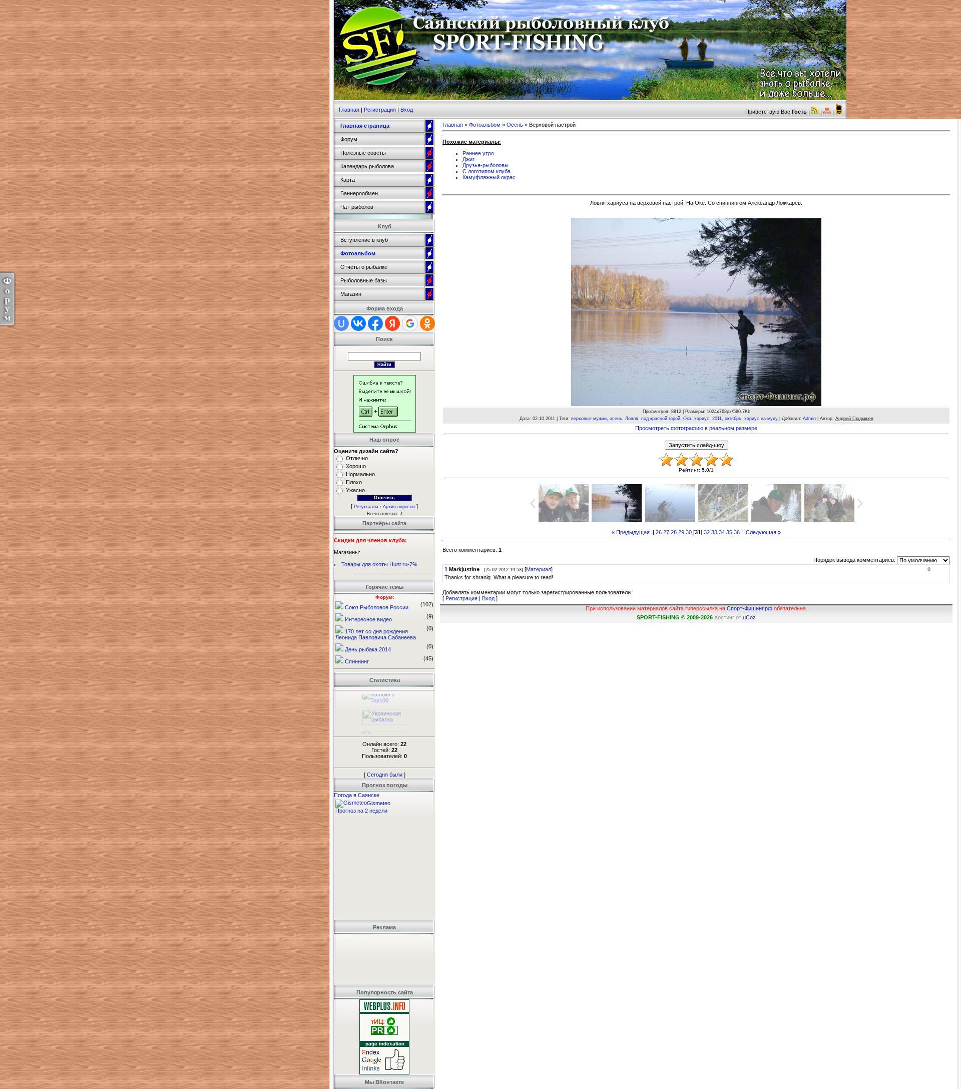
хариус (701, 418)
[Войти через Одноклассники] (427, 323)
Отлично (357, 458)
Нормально (360, 474)
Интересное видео (368, 619)
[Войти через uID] (341, 323)
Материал (538, 569)
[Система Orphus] (384, 431)
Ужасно (355, 490)
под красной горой (660, 418)
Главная (349, 110)
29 (681, 532)
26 (659, 532)
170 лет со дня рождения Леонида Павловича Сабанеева (375, 634)
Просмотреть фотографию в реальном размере (696, 428)
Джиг (468, 159)
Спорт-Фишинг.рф (749, 608)
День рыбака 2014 (368, 649)
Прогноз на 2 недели (361, 811)
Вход (406, 110)
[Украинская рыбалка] (384, 712)
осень (616, 418)
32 (707, 532)
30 (689, 532)
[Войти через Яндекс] (392, 323)
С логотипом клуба (486, 171)
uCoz (749, 617)
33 (714, 532)
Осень (515, 125)
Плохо (354, 482)
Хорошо (356, 466)
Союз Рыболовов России (376, 607)
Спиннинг (357, 661)
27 (666, 532)
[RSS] (815, 112)
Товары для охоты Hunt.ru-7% (379, 564)
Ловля (631, 418)
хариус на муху (761, 418)
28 (674, 532)
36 (737, 532)
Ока (687, 418)
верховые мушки (589, 418)
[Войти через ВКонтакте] (358, 323)
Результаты (366, 506)
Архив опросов (399, 506)
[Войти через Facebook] (375, 323)
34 (722, 532)
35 (729, 532)
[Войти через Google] (410, 323)
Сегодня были (384, 775)
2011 (717, 418)
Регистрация (380, 110)
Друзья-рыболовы (485, 165)
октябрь (733, 418)
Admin (809, 418)
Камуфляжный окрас (489, 177)
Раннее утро (478, 153)
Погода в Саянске (356, 795)
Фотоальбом (485, 125)
